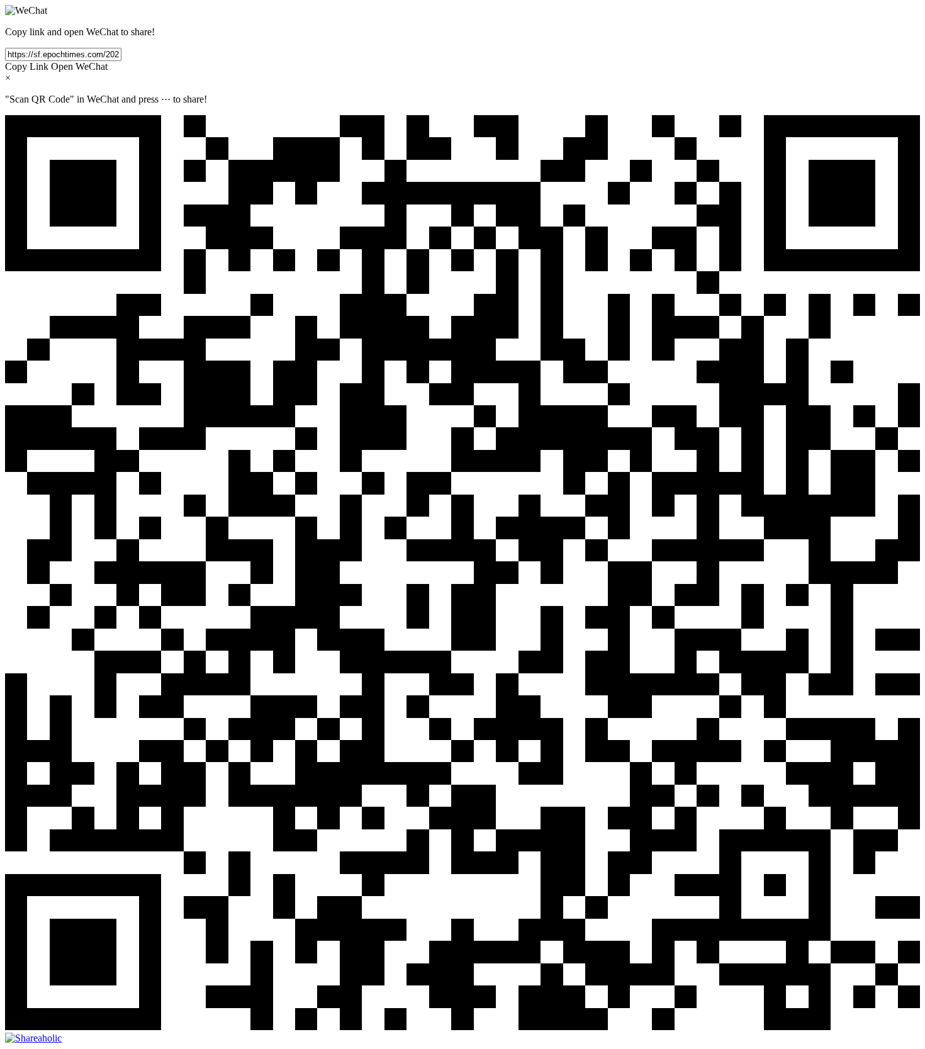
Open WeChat (79, 66)
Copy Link (26, 66)
